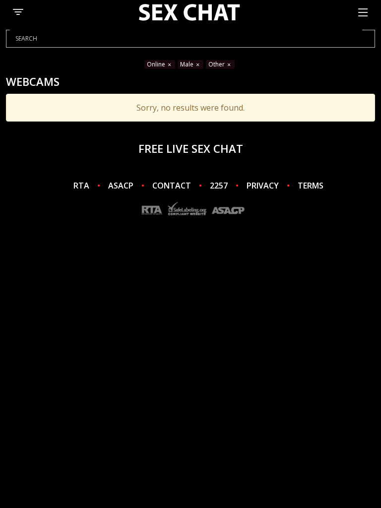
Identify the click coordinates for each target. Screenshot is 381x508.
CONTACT (171, 185)
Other (217, 64)
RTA (81, 185)
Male (187, 64)
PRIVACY (263, 185)
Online (157, 64)
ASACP (120, 185)
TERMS (310, 185)
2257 (219, 185)
